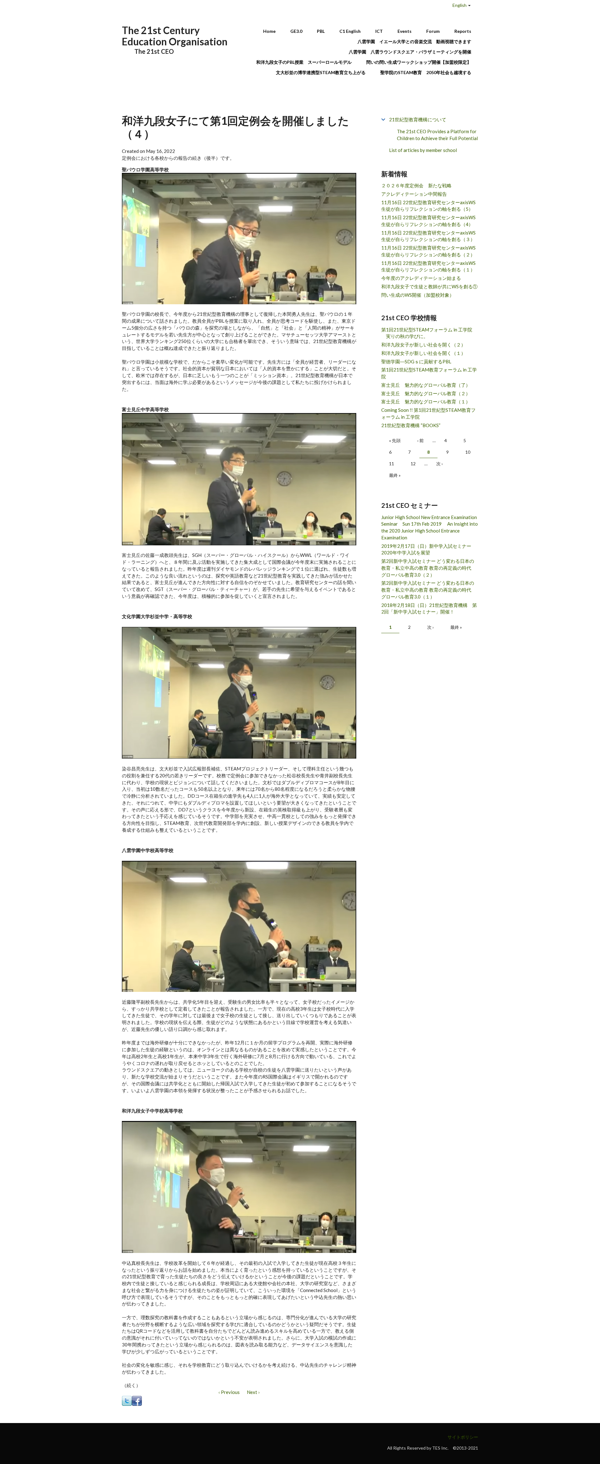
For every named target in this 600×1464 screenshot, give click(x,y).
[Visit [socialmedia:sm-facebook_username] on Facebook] (137, 1400)
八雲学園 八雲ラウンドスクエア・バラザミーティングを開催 (412, 51)
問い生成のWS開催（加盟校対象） (417, 295)
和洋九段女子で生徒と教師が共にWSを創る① (429, 286)
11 (391, 463)
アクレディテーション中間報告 (414, 194)
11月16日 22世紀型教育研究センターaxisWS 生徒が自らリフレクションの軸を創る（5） (428, 205)
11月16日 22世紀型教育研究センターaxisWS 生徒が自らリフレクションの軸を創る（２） (428, 251)
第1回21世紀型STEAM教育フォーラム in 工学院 (429, 373)
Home (269, 31)
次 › (439, 463)
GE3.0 (296, 31)
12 (413, 463)
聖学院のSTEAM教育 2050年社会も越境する (425, 72)
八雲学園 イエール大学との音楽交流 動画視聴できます (414, 41)
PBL (321, 31)
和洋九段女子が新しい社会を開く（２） (423, 344)
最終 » (395, 475)
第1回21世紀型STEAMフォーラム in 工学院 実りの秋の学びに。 (426, 333)
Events (405, 31)
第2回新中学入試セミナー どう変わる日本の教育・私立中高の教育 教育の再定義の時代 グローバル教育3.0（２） (428, 568)
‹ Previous (229, 1392)
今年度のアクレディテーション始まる (421, 278)
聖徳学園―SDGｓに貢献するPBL (416, 361)
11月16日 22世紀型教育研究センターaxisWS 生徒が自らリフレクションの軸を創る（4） (428, 221)
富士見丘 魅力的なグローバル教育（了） (425, 385)
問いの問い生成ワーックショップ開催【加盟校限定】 (418, 62)
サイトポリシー (463, 1437)
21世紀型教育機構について (417, 119)
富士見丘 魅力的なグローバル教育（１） (425, 401)
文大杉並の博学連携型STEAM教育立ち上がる (321, 72)
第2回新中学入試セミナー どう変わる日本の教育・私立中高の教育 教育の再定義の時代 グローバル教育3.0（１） (428, 589)
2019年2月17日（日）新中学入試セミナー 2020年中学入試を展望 (428, 549)
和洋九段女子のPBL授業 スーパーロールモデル (304, 62)
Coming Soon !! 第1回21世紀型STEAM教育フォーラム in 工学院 (428, 413)
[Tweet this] (127, 1400)
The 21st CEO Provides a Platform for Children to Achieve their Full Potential (437, 135)
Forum (433, 31)
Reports (462, 31)
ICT (379, 31)
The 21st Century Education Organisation (175, 36)
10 (467, 452)
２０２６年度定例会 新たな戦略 (416, 185)
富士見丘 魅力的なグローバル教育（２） (425, 393)
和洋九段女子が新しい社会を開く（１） (423, 353)
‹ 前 (420, 440)
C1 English (350, 31)
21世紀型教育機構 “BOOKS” (410, 425)
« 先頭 (395, 440)
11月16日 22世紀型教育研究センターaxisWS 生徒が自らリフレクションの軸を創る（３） (428, 236)
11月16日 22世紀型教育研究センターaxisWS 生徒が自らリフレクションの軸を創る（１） (428, 266)
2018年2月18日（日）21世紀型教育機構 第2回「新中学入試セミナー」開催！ (429, 608)
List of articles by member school (423, 150)
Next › (253, 1392)
